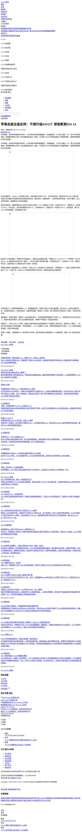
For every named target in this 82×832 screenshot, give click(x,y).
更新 (10, 525)
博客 (2, 4)
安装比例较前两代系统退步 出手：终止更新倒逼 (25, 622)
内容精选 (8, 98)
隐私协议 (8, 767)
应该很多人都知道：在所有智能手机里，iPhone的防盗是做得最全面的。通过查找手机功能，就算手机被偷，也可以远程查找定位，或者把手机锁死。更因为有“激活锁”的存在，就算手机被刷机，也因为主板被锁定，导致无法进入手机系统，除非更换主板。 (41, 550)
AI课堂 (3, 21)
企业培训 (4, 16)
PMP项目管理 (44, 31)
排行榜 (12, 28)
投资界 (36, 800)
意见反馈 (8, 761)
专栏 (15, 36)
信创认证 (18, 31)
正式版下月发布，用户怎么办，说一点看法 (21, 589)
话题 (6, 103)
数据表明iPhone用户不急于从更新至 (18, 529)
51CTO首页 (5, 2)
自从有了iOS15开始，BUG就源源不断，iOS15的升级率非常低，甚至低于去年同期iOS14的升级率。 (36, 456)
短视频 (17, 28)
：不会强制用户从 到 (16, 406)
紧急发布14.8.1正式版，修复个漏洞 (17, 420)
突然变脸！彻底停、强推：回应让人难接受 (23, 358)
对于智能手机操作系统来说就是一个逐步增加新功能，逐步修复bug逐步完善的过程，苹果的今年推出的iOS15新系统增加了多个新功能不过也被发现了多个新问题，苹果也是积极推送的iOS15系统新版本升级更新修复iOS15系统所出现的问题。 (41, 643)
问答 (8, 36)
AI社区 (7, 105)
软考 (13, 31)
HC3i (17, 735)
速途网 (58, 798)
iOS (5, 385)
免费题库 (52, 31)
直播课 (22, 28)
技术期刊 (8, 107)
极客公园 (5, 800)
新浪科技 (4, 798)
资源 (5, 36)
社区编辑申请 (5, 116)
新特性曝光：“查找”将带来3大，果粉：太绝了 (22, 546)
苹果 (11, 345)
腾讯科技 (10, 798)
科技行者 (36, 798)
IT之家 (74, 798)
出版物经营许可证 (14, 789)
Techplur (21, 735)
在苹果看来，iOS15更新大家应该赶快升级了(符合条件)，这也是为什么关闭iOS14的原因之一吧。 (35, 470)
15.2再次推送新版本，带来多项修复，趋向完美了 (19, 639)
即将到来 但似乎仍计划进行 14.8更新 (19, 510)
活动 (6, 110)
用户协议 (8, 765)
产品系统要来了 (13, 372)
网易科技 (17, 798)
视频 (6, 100)
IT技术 (36, 31)
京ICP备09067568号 (14, 778)
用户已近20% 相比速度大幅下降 (16, 575)
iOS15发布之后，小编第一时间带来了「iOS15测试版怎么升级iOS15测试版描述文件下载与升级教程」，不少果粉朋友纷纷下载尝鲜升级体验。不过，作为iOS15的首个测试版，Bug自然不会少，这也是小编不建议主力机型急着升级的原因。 (41, 660)
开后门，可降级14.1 (12, 437)
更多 (11, 693)
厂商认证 (31, 31)
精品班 (3, 9)
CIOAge (12, 735)
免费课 (3, 14)
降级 (11, 670)
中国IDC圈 (21, 800)
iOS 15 (3, 345)
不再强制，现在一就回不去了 (16, 479)
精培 (14, 745)
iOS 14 (7, 345)
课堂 (12, 36)
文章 (2, 36)
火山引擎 (47, 800)
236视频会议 (13, 800)
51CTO (7, 735)
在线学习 (4, 33)
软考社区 (4, 12)
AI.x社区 (33, 740)
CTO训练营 (26, 745)
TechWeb (42, 798)
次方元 (41, 800)
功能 (8, 385)
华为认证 (25, 31)
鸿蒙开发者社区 (6, 19)
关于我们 (8, 754)
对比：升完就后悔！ (12, 494)
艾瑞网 (47, 798)
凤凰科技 (23, 798)
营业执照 (4, 789)
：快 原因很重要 (12, 467)
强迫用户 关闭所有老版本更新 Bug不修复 (21, 453)
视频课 (3, 28)
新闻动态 (8, 756)
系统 (8, 403)
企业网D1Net (29, 800)
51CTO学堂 (9, 745)
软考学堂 (28, 28)
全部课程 (4, 31)
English (7, 763)
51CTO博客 (9, 740)
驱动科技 (29, 798)
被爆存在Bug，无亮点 (11, 563)
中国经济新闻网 (66, 798)
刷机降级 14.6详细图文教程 (14, 656)
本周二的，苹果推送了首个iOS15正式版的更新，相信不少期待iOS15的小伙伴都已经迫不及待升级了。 (37, 565)
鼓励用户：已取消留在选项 (18, 389)
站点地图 (8, 758)
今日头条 (21, 342)
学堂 (2, 7)
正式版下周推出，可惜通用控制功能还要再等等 (19, 606)
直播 (18, 36)
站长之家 (53, 798)
